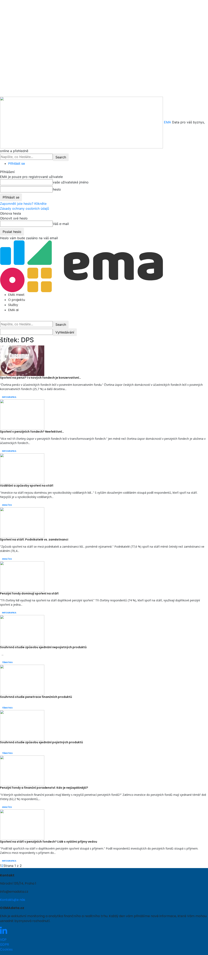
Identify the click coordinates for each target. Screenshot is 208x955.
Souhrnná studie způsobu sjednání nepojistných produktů (43, 647)
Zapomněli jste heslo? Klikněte (23, 204)
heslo (57, 189)
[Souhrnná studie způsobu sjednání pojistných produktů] (22, 725)
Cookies (6, 949)
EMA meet (16, 294)
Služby (13, 305)
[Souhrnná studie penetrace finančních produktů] (22, 680)
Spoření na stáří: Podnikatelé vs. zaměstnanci (34, 539)
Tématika (7, 662)
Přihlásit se (16, 163)
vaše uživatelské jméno (71, 182)
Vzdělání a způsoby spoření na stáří (26, 486)
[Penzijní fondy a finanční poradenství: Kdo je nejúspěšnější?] (22, 770)
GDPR (4, 944)
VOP (3, 939)
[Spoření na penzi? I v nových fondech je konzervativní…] (22, 361)
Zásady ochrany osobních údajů (24, 208)
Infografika (9, 397)
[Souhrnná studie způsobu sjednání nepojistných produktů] (22, 630)
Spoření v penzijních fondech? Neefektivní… (32, 432)
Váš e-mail (61, 224)
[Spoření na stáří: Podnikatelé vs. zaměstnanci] (22, 522)
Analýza (7, 505)
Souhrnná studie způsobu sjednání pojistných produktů (41, 742)
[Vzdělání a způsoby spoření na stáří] (22, 468)
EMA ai (13, 310)
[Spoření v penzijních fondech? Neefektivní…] (22, 414)
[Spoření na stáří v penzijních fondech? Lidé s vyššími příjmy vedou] (22, 824)
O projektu (16, 299)
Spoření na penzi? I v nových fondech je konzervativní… (40, 378)
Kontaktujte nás (12, 899)
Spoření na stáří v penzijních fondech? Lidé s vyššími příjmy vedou (48, 842)
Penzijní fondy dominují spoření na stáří (29, 593)
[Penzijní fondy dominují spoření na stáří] (22, 576)
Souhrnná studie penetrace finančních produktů (36, 697)
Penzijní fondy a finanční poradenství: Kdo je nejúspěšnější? (44, 788)
